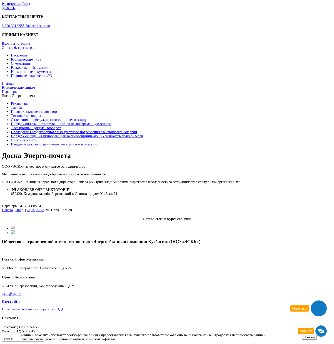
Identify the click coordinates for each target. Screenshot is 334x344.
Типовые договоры (26, 116)
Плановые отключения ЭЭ (31, 76)
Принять (309, 337)
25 (33, 210)
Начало (7, 210)
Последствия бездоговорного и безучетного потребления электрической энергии (74, 132)
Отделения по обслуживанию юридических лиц (48, 120)
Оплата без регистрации (21, 47)
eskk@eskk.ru (12, 294)
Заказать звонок (37, 26)
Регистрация (11, 4)
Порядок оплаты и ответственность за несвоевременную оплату (61, 124)
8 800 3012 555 (13, 26)
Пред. (19, 210)
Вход (26, 4)
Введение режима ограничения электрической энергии (54, 144)
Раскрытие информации (29, 67)
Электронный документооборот (36, 128)
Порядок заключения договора (34, 111)
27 (42, 210)
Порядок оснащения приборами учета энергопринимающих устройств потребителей (77, 136)
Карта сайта (11, 301)
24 (28, 210)
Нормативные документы (31, 72)
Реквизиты (19, 103)
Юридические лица (26, 59)
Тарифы (17, 107)
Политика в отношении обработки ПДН (33, 309)
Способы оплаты (24, 140)
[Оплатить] (319, 308)
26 (38, 210)
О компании (20, 63)
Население (19, 55)
